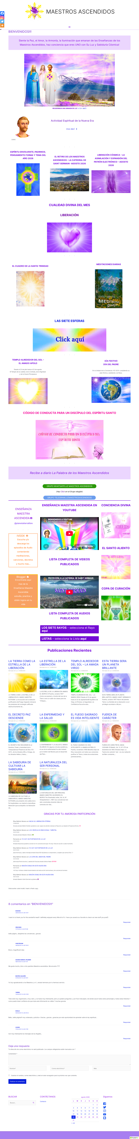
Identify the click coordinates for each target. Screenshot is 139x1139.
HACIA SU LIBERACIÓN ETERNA (39, 821)
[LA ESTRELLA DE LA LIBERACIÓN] (54, 687)
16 (97, 1111)
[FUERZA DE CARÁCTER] (116, 741)
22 (93, 1114)
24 (73, 1117)
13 (85, 1111)
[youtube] (105, 1114)
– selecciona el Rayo (68, 629)
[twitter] (105, 1107)
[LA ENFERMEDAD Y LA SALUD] (54, 741)
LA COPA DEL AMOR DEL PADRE (40, 857)
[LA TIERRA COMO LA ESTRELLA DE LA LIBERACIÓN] (22, 691)
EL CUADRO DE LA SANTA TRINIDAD (30, 266)
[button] (69, 486)
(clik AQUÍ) (82, 108)
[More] (2, 25)
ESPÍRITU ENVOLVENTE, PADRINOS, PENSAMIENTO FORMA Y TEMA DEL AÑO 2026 (28, 155)
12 (81, 1111)
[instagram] (105, 1110)
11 (77, 1111)
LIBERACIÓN (69, 215)
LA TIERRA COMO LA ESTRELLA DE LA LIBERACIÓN (21, 664)
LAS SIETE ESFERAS (69, 321)
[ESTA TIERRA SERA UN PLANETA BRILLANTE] (116, 691)
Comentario (12, 1054)
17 (73, 1114)
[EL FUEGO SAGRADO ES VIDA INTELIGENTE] (85, 741)
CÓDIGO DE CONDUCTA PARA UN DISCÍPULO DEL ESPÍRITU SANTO (69, 413)
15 (93, 1111)
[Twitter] (2, 21)
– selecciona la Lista (64, 638)
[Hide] (1, 29)
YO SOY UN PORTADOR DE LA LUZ (33, 839)
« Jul (73, 1123)
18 (77, 1114)
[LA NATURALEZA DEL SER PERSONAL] (54, 789)
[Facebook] (2, 13)
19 (81, 1114)
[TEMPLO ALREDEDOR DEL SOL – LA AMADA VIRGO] (85, 691)
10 (73, 1111)
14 (89, 1111)
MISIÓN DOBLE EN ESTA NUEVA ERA (34, 866)
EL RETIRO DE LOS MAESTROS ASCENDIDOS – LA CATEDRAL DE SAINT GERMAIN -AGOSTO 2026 (69, 160)
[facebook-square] (105, 1103)
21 (89, 1114)
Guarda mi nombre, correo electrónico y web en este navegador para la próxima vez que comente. (44, 1075)
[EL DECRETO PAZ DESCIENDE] (22, 741)
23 (97, 1114)
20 (85, 1114)
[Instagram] (2, 17)
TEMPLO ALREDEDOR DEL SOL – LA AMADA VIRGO (85, 664)
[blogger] (105, 1117)
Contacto (43, 1101)
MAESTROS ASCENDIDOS (80, 11)
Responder (127, 922)
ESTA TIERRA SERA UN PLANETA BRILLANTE (114, 664)
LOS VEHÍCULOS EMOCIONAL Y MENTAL (43, 830)
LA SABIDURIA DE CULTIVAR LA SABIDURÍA (19, 766)
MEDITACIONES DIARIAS (108, 264)
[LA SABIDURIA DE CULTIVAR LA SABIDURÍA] (22, 792)
